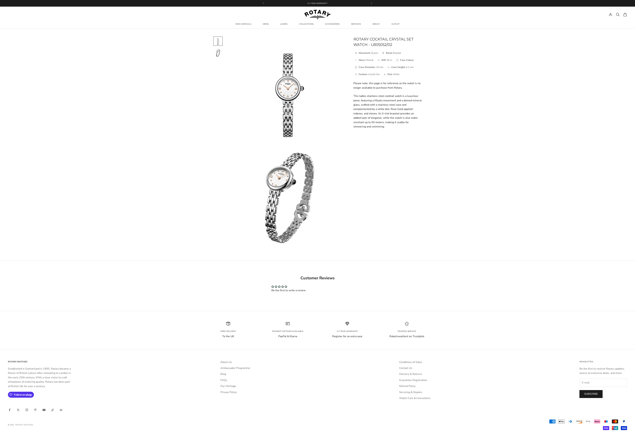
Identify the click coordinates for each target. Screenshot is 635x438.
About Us (226, 362)
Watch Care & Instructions (414, 398)
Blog (223, 374)
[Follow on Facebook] (9, 410)
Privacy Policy (228, 392)
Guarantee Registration (413, 380)
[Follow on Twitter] (18, 410)
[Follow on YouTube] (44, 410)
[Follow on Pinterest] (35, 410)
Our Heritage (228, 386)
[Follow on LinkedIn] (61, 410)
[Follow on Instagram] (26, 410)
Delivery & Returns (410, 374)
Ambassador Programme (235, 368)
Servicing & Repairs (410, 392)
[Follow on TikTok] (52, 410)
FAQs (223, 380)
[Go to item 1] (218, 41)
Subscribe (591, 394)
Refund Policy (407, 386)
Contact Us (405, 368)
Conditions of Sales (410, 362)
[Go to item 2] (218, 53)
